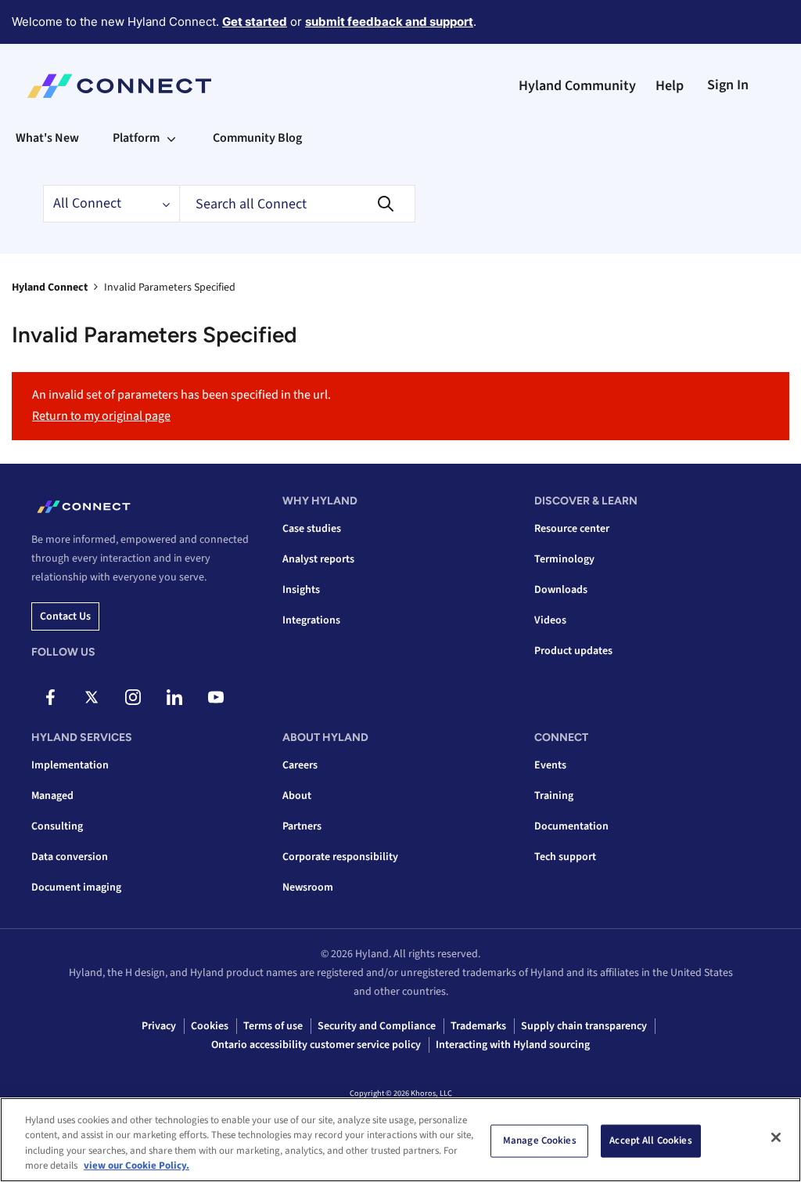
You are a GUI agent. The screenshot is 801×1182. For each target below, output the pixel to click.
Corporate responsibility (340, 857)
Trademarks (478, 1026)
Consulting (57, 826)
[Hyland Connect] (119, 86)
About (296, 796)
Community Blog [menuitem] (257, 137)
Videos (550, 620)
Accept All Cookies (650, 1140)
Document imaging (76, 887)
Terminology (564, 559)
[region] (400, 1139)
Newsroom (307, 887)
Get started (254, 21)
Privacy (159, 1026)
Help (670, 86)
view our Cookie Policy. (136, 1166)
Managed (52, 796)
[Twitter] (91, 697)
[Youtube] (216, 697)
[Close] (776, 1137)
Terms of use (273, 1026)
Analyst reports (318, 559)
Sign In (728, 85)
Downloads (560, 590)
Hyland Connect (50, 287)
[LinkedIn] (174, 697)
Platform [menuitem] (136, 137)
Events (550, 765)
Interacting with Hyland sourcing (513, 1045)
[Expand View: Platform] (171, 138)
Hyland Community (577, 86)
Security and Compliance (377, 1026)
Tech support (565, 857)
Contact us (65, 616)
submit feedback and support (389, 21)
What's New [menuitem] (47, 137)
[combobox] (297, 203)
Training (553, 796)
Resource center (571, 529)
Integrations (311, 620)
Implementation (70, 765)
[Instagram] (133, 697)
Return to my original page (101, 416)
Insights (301, 590)
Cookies (209, 1026)
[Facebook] (50, 697)
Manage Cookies (540, 1140)
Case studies (311, 529)
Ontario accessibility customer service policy (316, 1045)
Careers (300, 765)
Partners (301, 826)
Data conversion (69, 857)
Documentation (571, 826)
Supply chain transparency (584, 1026)
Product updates (573, 651)
